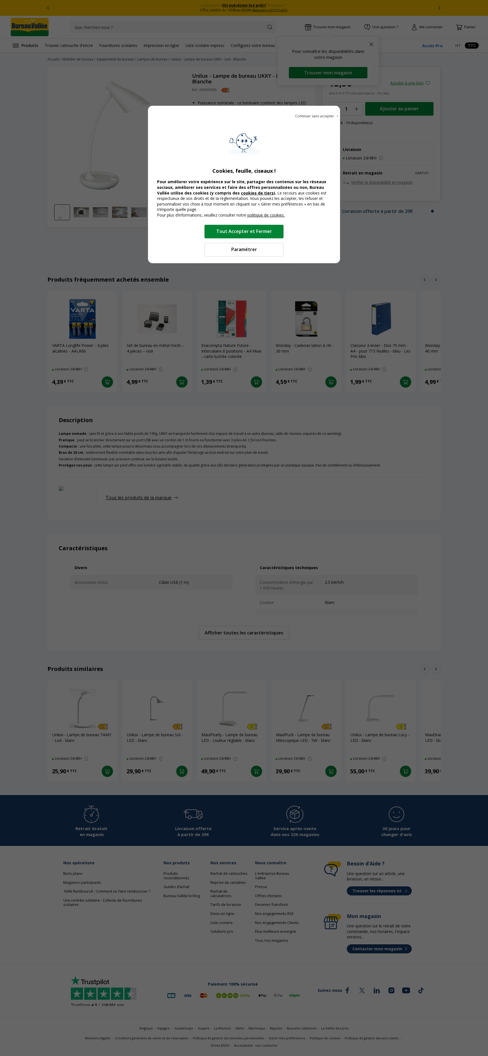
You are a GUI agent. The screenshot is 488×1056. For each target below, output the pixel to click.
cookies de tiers (257, 193)
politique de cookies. (266, 215)
